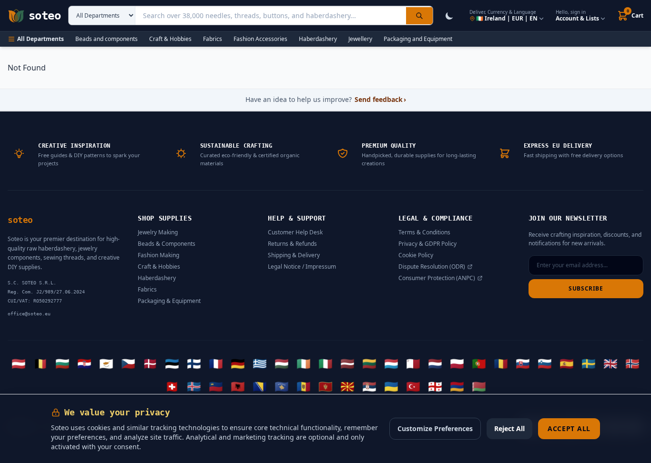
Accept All (569, 428)
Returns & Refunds (292, 244)
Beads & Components (166, 244)
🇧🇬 (62, 363)
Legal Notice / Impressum (302, 266)
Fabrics (212, 39)
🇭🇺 (282, 363)
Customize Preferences (435, 428)
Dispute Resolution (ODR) (431, 267)
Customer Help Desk (295, 232)
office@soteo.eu (29, 313)
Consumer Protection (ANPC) (436, 278)
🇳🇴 (632, 363)
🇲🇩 (303, 386)
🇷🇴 (501, 363)
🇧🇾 (479, 386)
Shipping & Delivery (294, 255)
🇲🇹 (413, 363)
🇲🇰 (347, 386)
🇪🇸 (566, 363)
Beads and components (106, 39)
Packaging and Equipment (418, 39)
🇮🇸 (194, 386)
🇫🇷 (216, 363)
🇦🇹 (18, 363)
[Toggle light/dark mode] (449, 15)
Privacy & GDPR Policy (427, 244)
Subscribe (586, 288)
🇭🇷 (84, 363)
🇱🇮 (216, 386)
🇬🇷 (260, 363)
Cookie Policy (415, 255)
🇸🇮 (545, 363)
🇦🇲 (457, 386)
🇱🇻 (347, 363)
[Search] (419, 15)
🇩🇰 (150, 363)
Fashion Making (158, 255)
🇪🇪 (172, 363)
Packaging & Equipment (169, 301)
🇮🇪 (303, 363)
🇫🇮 (194, 363)
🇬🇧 (610, 363)
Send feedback (380, 99)
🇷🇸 (369, 386)
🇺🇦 (391, 386)
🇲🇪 (325, 386)
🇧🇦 (260, 386)
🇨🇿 (128, 363)
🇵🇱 (457, 363)
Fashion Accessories (260, 39)
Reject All (509, 428)
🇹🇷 (413, 386)
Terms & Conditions (424, 232)
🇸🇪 (588, 363)
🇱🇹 (369, 363)
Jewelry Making (158, 232)
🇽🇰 (282, 386)
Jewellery (360, 39)
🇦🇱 (238, 386)
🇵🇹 (479, 363)
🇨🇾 (106, 363)
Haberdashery (318, 39)
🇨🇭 (172, 386)
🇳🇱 (435, 363)
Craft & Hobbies (170, 39)
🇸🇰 (523, 363)
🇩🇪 (238, 363)
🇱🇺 (391, 363)
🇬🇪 (435, 386)
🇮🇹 (325, 363)
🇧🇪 (40, 363)
